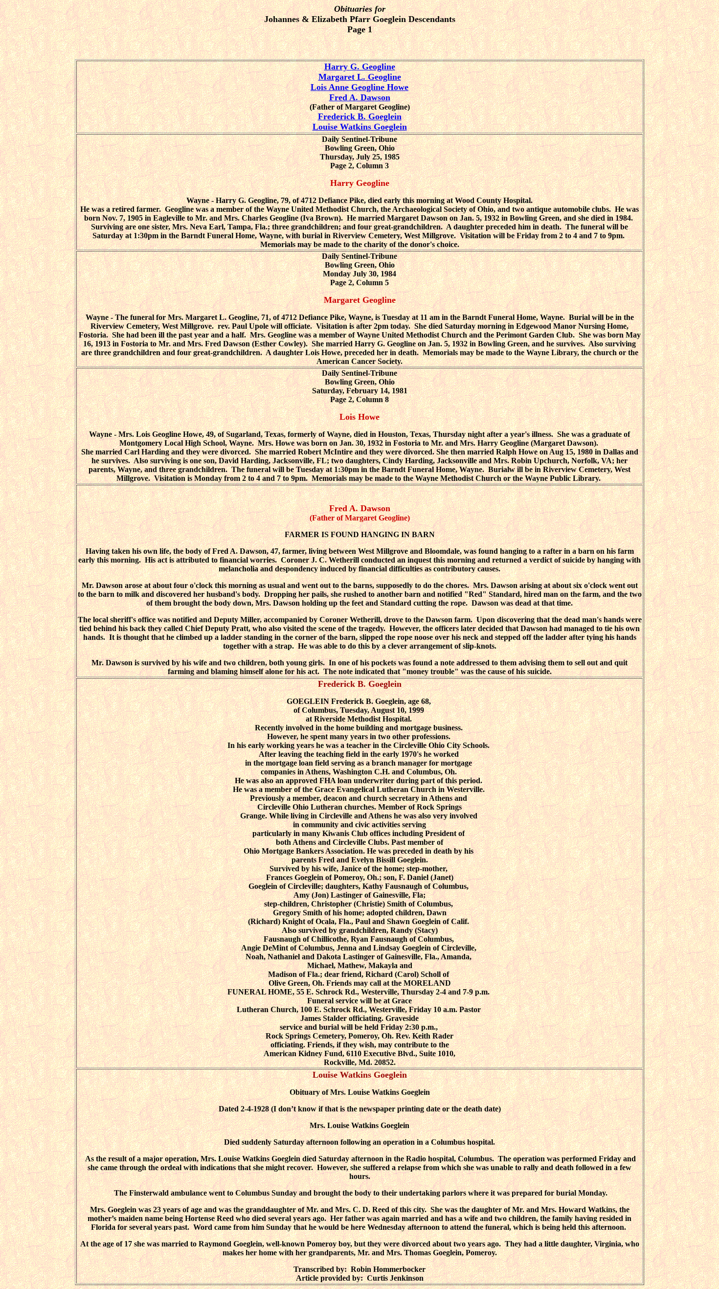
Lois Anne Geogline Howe (359, 87)
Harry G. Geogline (359, 66)
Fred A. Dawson (359, 97)
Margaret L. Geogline (359, 77)
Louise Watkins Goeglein (360, 127)
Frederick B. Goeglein (360, 116)
